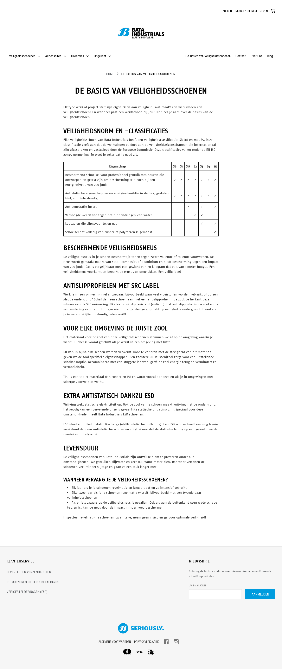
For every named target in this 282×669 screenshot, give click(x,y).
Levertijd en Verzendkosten (29, 572)
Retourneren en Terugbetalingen (32, 582)
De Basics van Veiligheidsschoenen (208, 56)
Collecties (77, 56)
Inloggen (240, 11)
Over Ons (256, 56)
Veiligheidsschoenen (22, 56)
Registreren (259, 11)
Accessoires (53, 56)
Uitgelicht (100, 56)
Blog (270, 56)
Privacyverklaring (146, 641)
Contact (241, 56)
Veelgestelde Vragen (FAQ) (27, 592)
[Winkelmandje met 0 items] (273, 11)
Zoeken (227, 11)
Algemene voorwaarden (114, 641)
